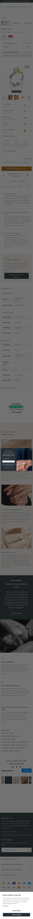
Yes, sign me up (9, 461)
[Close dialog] (31, 449)
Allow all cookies (16, 914)
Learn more (6, 905)
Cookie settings (16, 910)
